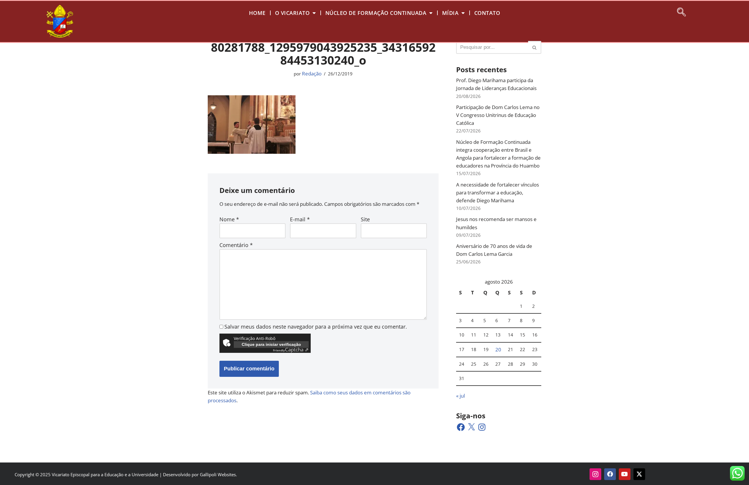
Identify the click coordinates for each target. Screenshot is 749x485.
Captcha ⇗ (291, 349)
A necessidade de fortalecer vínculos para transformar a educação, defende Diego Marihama (497, 192)
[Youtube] (625, 474)
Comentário (236, 244)
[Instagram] (482, 427)
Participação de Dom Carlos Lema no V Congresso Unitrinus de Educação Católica (498, 115)
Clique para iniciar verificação (271, 344)
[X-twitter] (639, 474)
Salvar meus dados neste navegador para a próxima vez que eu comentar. (315, 326)
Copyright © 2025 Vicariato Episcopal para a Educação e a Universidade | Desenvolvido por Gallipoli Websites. (126, 474)
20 (498, 349)
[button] (681, 11)
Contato (487, 12)
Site (365, 219)
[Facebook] (460, 427)
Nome (229, 219)
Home (257, 12)
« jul (460, 395)
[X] (471, 427)
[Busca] (534, 47)
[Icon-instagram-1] (595, 474)
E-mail (300, 219)
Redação (312, 73)
